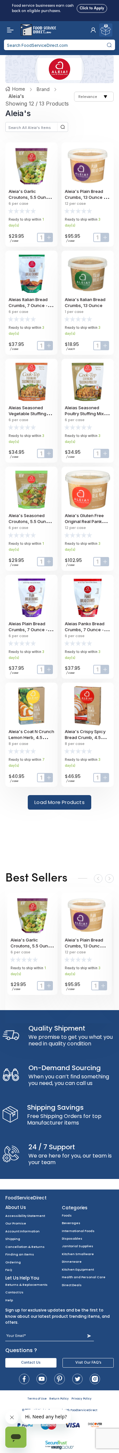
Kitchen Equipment (78, 1269)
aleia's (16, 96)
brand (43, 89)
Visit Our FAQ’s (88, 1362)
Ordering (13, 1262)
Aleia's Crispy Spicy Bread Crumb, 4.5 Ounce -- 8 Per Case (86, 737)
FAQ (8, 1270)
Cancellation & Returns (25, 1247)
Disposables (72, 1238)
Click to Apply (92, 7)
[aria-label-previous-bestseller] (98, 878)
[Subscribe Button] (89, 1336)
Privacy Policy (81, 1399)
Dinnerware (72, 1261)
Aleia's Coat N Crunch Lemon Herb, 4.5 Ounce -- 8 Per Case (31, 737)
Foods (67, 1215)
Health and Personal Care (83, 1277)
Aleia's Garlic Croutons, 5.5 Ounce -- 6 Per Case (31, 197)
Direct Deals (72, 1285)
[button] (93, 30)
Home (18, 89)
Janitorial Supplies (77, 1246)
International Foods (78, 1231)
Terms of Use (37, 1399)
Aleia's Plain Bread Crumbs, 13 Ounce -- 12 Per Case (86, 197)
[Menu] (9, 30)
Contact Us (14, 1292)
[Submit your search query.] (109, 44)
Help (9, 1300)
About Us (15, 1207)
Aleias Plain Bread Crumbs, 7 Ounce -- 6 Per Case (31, 629)
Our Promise (15, 1223)
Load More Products (59, 802)
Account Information (22, 1231)
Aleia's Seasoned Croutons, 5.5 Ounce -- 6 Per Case (31, 521)
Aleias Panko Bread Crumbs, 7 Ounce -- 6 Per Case (87, 629)
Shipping (12, 1239)
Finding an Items (19, 1254)
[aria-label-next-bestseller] (109, 878)
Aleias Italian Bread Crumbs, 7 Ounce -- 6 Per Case (31, 305)
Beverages (71, 1223)
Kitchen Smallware (78, 1254)
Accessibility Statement (25, 1216)
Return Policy (59, 1399)
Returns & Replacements (26, 1285)
